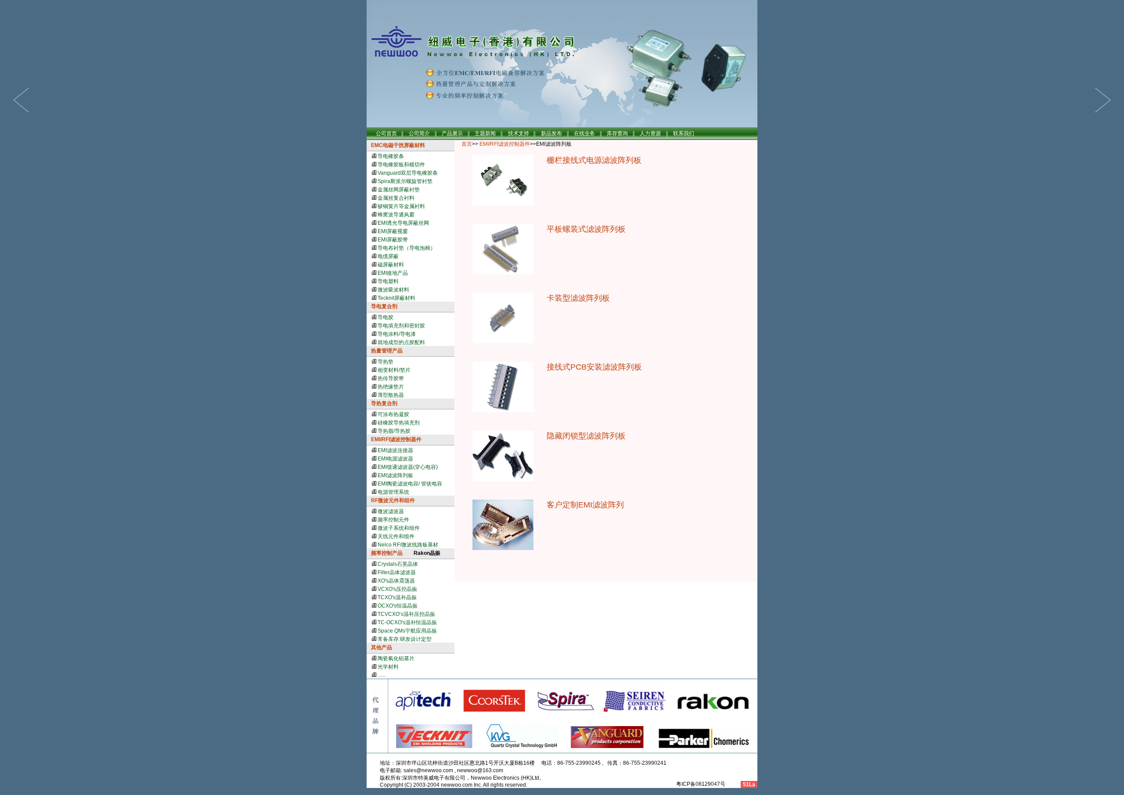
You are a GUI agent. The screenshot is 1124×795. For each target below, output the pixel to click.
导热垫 (385, 362)
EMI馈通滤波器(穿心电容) (408, 467)
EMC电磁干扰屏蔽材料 (398, 145)
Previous (1103, 100)
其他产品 (381, 647)
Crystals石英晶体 (398, 564)
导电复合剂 (384, 306)
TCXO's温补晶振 (397, 597)
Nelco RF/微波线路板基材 (408, 545)
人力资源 (650, 133)
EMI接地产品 (393, 273)
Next (21, 100)
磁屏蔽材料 (391, 265)
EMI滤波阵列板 (395, 475)
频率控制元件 (393, 520)
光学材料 (388, 667)
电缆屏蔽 (388, 256)
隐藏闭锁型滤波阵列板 (586, 436)
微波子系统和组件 (399, 528)
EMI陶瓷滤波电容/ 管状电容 (410, 484)
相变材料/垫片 (394, 370)
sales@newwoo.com (428, 770)
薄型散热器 (391, 395)
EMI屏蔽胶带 (393, 240)
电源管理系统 (393, 492)
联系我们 (683, 133)
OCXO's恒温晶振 (398, 606)
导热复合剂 (384, 403)
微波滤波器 (391, 511)
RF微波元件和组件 (393, 500)
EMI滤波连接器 (395, 450)
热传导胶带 (391, 378)
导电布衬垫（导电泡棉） (407, 248)
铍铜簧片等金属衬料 (401, 206)
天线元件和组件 (396, 536)
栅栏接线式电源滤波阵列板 (594, 160)
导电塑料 (388, 281)
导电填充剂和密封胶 (401, 326)
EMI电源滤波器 (395, 459)
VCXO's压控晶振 (397, 589)
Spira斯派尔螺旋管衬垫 (405, 181)
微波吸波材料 (393, 290)
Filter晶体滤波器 (397, 572)
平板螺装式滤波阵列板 (586, 229)
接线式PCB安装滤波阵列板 (594, 367)
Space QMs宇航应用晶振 (407, 631)
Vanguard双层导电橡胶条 (408, 173)
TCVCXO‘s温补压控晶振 (406, 614)
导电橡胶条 (391, 156)
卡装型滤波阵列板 (578, 298)
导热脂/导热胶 (394, 431)
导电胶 (385, 317)
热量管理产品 (387, 351)
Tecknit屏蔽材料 (396, 298)
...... (381, 675)
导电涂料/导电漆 (397, 334)
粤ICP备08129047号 (700, 784)
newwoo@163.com (480, 770)
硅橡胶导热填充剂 (399, 423)
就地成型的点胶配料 (401, 342)
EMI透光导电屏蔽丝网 (403, 223)
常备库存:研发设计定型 (405, 639)
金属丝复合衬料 (396, 198)
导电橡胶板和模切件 (401, 165)
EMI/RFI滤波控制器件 (396, 439)
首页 (466, 144)
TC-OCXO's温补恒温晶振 (407, 622)
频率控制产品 (387, 553)
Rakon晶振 (427, 553)
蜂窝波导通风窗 (396, 215)
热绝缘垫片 (391, 387)
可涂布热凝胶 (393, 414)
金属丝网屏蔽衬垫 (399, 190)
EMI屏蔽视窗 (393, 231)
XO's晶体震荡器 (396, 581)
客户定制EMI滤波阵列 (585, 504)
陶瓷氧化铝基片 (396, 658)
